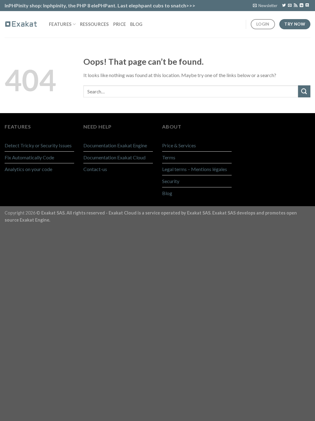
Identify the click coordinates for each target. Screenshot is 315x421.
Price (119, 24)
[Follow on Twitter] (284, 5)
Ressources (94, 24)
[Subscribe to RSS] (295, 5)
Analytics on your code (28, 169)
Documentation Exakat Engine (115, 145)
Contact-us (95, 169)
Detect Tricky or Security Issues (38, 145)
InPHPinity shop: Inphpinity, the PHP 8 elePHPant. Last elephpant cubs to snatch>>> (100, 5)
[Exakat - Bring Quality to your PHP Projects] (22, 24)
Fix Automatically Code (29, 157)
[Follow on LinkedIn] (301, 5)
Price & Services (179, 145)
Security (170, 181)
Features (60, 24)
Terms (168, 157)
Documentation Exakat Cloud (114, 157)
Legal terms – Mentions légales (194, 169)
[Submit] (304, 91)
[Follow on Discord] (307, 5)
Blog (136, 24)
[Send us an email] (290, 5)
